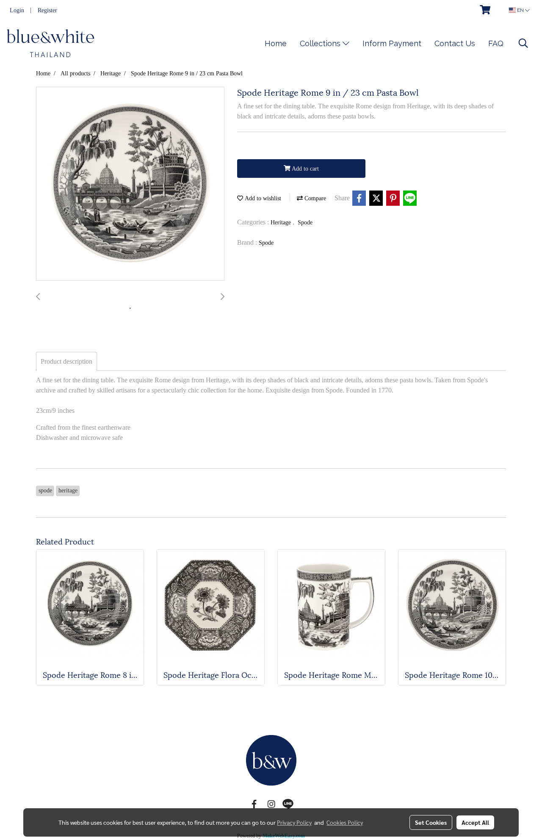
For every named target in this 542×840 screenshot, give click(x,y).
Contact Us (454, 43)
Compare (314, 198)
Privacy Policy (294, 822)
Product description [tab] (66, 361)
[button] (523, 43)
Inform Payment (391, 43)
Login (17, 10)
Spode (305, 222)
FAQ (495, 43)
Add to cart (304, 169)
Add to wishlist (262, 198)
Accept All (475, 822)
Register (47, 10)
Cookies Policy (344, 822)
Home (276, 43)
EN (520, 10)
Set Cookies (431, 822)
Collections (321, 43)
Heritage (282, 222)
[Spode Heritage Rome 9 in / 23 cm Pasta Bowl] (130, 184)
